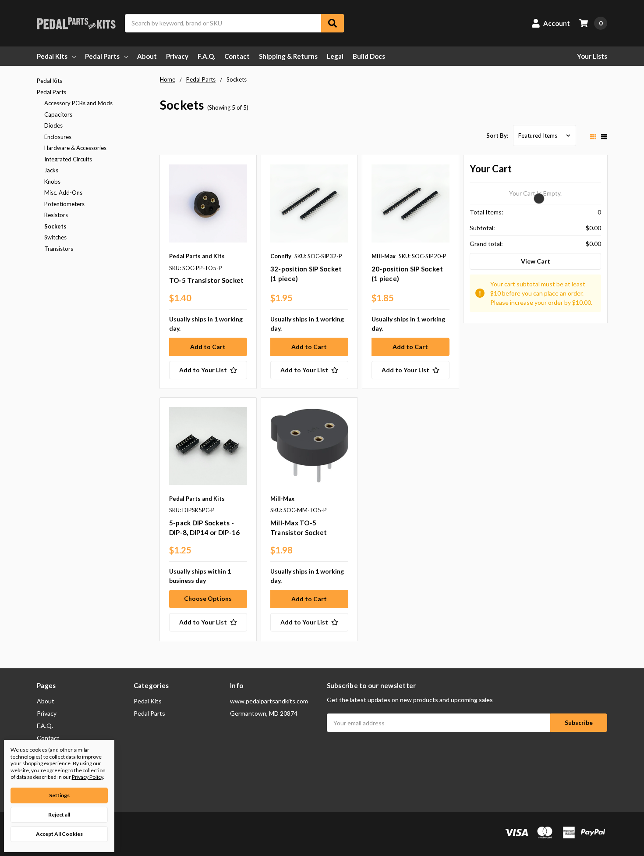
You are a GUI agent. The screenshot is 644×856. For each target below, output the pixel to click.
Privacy (177, 56)
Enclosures (57, 136)
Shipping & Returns (288, 56)
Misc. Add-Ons (63, 192)
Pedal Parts (102, 56)
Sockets (55, 226)
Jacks (51, 170)
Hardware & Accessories (75, 147)
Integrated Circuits (68, 159)
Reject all (59, 814)
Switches (55, 237)
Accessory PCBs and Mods (78, 103)
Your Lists (592, 56)
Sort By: (497, 135)
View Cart (535, 261)
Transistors (58, 248)
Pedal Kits (52, 56)
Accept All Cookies (59, 834)
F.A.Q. (206, 56)
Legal (335, 56)
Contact (237, 56)
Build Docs (369, 56)
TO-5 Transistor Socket (206, 280)
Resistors (56, 214)
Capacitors (58, 114)
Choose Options (208, 598)
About (147, 56)
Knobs (52, 181)
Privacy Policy (87, 777)
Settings (59, 795)
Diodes (53, 125)
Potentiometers (64, 203)
